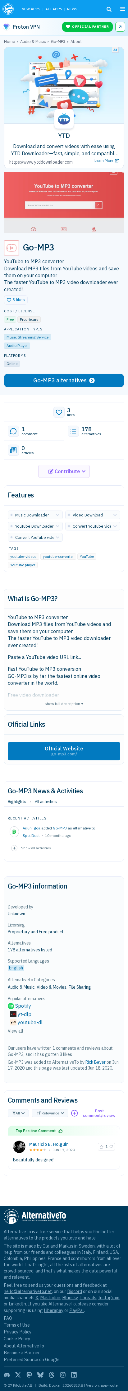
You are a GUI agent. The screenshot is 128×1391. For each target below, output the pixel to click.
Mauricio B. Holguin (49, 1144)
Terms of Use (17, 1325)
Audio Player (17, 345)
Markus (66, 1246)
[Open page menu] (123, 9)
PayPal (76, 1310)
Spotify (23, 1006)
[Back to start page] (8, 9)
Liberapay (53, 1310)
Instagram (108, 1297)
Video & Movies (51, 987)
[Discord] (7, 1375)
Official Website (64, 751)
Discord (74, 1291)
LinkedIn (17, 1304)
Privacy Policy (17, 1332)
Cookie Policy (17, 1339)
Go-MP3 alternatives (60, 380)
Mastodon (50, 1297)
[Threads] (51, 1375)
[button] (16, 300)
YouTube (87, 556)
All (18, 1113)
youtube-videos (23, 556)
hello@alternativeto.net (28, 1291)
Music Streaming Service (27, 337)
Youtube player (22, 564)
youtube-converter (58, 556)
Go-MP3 (60, 828)
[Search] (109, 9)
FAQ (8, 1318)
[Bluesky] (40, 1375)
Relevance (50, 1113)
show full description (64, 703)
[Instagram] (63, 1375)
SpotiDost (31, 835)
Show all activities (36, 848)
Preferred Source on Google (32, 1359)
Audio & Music (21, 987)
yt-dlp (24, 1014)
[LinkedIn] (74, 1375)
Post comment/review (99, 1113)
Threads (88, 1297)
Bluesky (70, 1297)
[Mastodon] (29, 1375)
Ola (46, 1246)
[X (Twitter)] (18, 1375)
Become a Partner (22, 1353)
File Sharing (80, 987)
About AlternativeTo (24, 1346)
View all (15, 1031)
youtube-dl (30, 1022)
